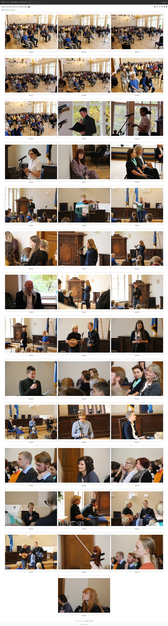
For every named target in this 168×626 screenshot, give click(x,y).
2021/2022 (8, 7)
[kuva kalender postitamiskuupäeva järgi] (164, 7)
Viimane (91, 621)
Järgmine (87, 621)
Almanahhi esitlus (22, 7)
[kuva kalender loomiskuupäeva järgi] (166, 7)
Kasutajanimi (164, 2)
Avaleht (3, 7)
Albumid (3, 2)
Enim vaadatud (14, 2)
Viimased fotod (23, 2)
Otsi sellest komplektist (9, 10)
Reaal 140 (14, 7)
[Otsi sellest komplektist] (155, 6)
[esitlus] (162, 7)
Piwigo (86, 624)
